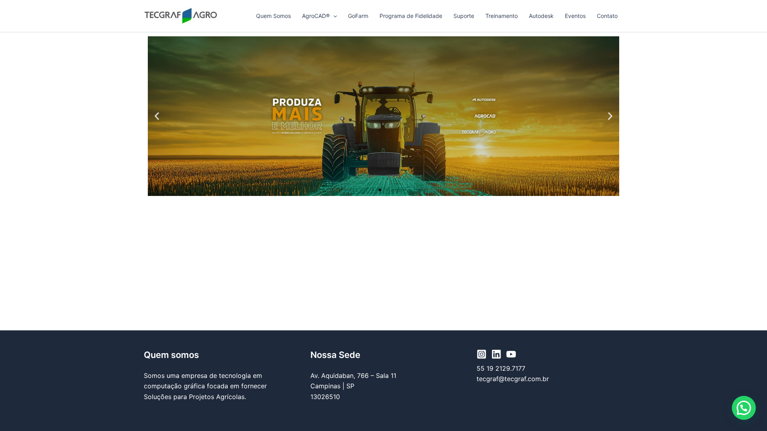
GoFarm (358, 15)
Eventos (575, 15)
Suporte (463, 15)
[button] (333, 16)
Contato (607, 15)
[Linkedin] (496, 354)
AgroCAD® (316, 15)
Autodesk (541, 15)
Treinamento (501, 15)
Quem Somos (273, 15)
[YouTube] (511, 354)
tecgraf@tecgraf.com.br (513, 379)
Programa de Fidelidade (411, 15)
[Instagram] (482, 354)
